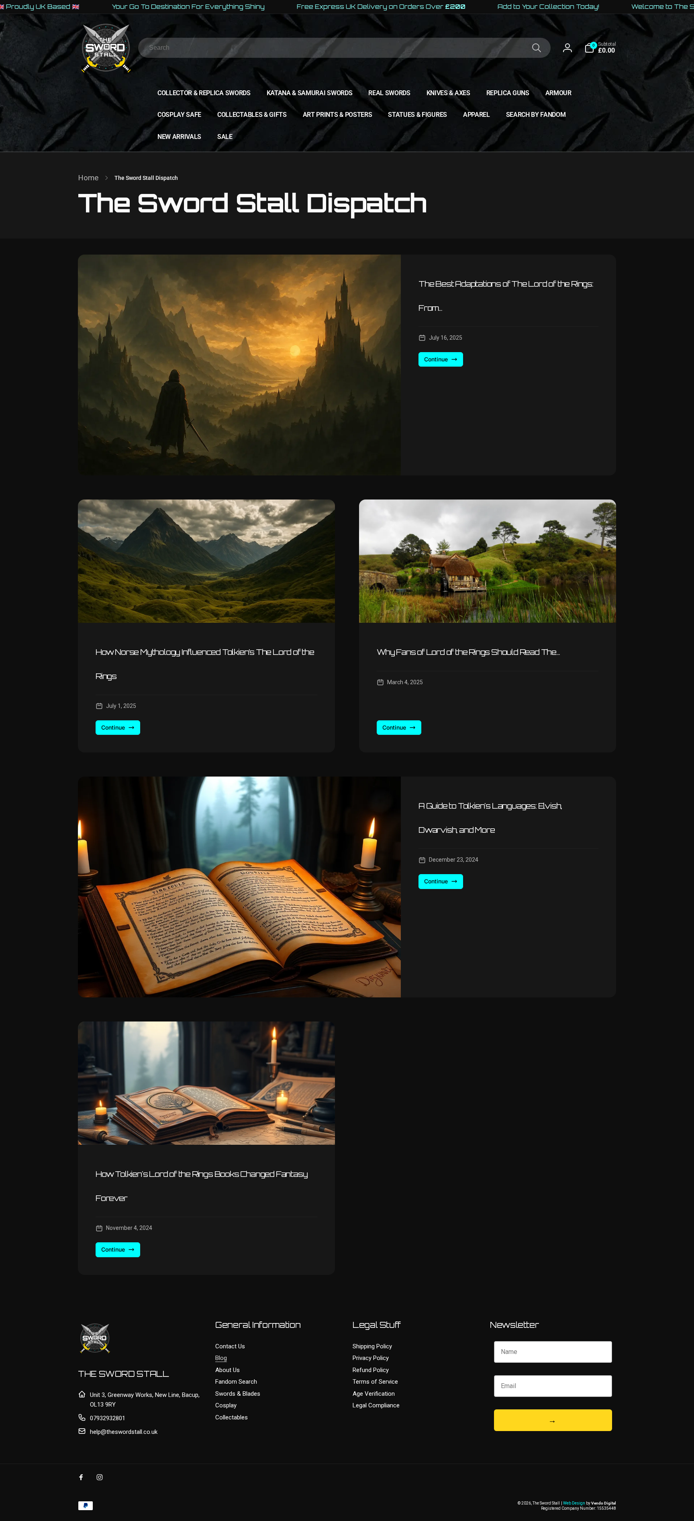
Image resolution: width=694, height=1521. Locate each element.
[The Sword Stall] (95, 1353)
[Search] (537, 48)
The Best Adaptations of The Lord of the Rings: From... (505, 296)
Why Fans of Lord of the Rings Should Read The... (468, 652)
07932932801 (107, 1418)
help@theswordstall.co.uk (123, 1431)
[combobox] (344, 48)
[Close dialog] (684, 1409)
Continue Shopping (573, 1499)
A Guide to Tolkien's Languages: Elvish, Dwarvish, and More (490, 818)
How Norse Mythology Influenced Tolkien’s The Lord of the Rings (205, 664)
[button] (600, 48)
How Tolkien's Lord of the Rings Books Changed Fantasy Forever (201, 1186)
